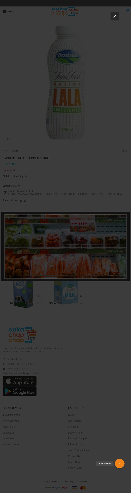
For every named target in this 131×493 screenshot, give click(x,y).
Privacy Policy (85, 264)
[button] (120, 463)
